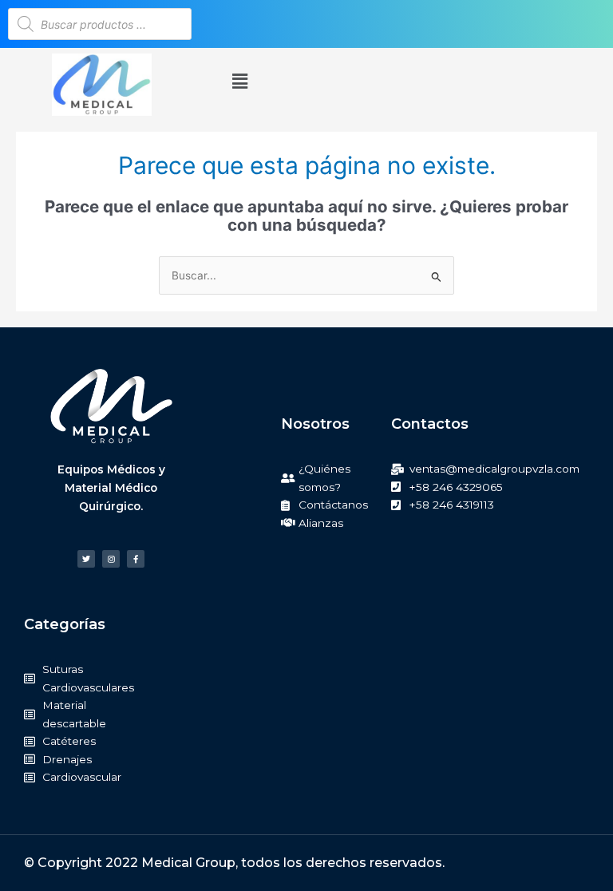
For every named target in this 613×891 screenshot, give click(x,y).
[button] (239, 82)
